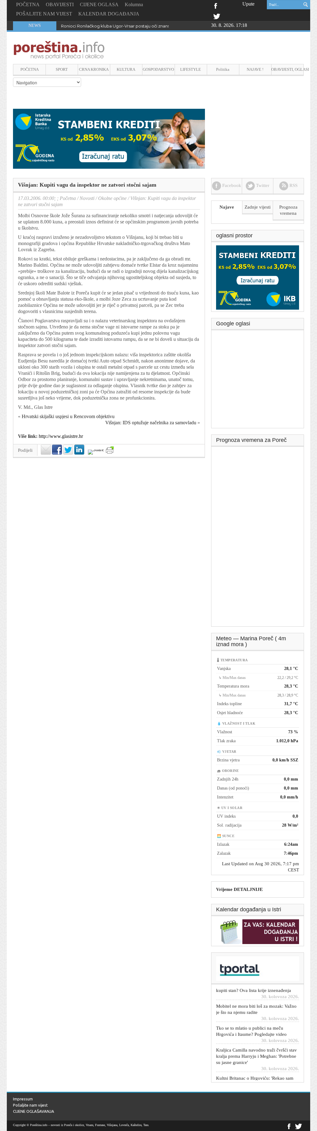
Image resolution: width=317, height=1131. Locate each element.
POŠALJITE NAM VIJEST (44, 13)
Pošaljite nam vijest (30, 1105)
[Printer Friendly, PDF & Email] (110, 450)
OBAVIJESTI (60, 4)
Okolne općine (112, 198)
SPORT (62, 69)
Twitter (216, 16)
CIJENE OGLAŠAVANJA (33, 1111)
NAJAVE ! (255, 69)
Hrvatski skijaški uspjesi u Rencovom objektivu (68, 416)
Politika (222, 69)
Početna (68, 198)
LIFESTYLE (190, 69)
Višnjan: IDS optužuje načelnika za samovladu (150, 422)
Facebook (215, 5)
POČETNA (28, 4)
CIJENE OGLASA (99, 4)
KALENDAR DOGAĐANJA (108, 13)
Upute (248, 3)
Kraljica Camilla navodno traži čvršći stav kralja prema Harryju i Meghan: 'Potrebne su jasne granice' (256, 1046)
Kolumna (134, 4)
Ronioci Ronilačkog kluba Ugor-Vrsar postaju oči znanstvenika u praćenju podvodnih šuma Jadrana (159, 25)
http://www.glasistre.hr (61, 436)
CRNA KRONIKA (94, 69)
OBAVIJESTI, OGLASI (287, 69)
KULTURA (126, 69)
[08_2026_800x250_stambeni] (109, 138)
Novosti (87, 198)
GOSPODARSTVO (158, 69)
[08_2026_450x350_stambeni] (257, 277)
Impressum (23, 1099)
